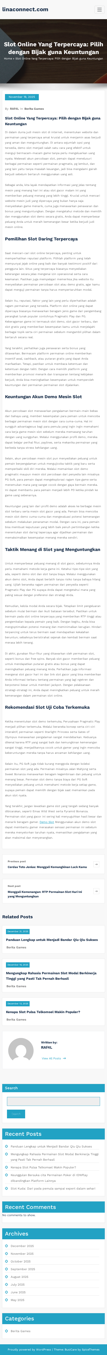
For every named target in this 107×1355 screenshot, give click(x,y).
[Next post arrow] (96, 891)
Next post (14, 886)
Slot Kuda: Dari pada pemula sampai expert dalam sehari (53, 1188)
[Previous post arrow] (96, 864)
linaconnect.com (25, 9)
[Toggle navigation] (99, 9)
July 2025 (18, 1284)
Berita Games (34, 108)
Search (11, 1088)
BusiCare (71, 1349)
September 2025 (23, 1269)
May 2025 (17, 1300)
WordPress (43, 1349)
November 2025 (22, 1253)
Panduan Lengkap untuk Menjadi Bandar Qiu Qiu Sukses (52, 940)
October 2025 (21, 1261)
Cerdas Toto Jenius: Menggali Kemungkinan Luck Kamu (47, 867)
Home (8, 58)
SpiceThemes (90, 1349)
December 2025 (22, 1246)
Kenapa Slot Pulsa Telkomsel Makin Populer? (43, 1012)
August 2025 (19, 1277)
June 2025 (18, 1292)
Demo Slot (47, 822)
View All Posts (52, 1058)
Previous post (17, 861)
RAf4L (14, 108)
